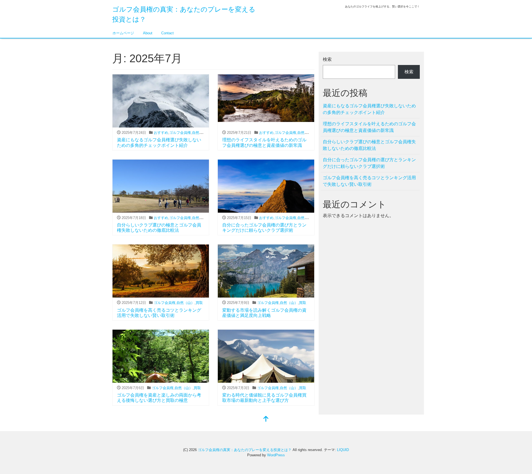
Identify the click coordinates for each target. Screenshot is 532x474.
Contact (167, 33)
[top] (266, 419)
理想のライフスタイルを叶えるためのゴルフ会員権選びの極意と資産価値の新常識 (369, 127)
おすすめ (161, 133)
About (147, 33)
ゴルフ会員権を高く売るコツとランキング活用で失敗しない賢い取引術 (369, 181)
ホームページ (123, 33)
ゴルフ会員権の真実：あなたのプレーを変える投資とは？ (244, 450)
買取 (199, 303)
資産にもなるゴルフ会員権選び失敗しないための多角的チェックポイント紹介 (369, 109)
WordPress (276, 455)
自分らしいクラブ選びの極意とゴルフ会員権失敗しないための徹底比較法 (369, 145)
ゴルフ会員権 (180, 133)
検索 (327, 59)
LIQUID (343, 450)
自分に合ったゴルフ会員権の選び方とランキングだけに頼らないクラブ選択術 (369, 163)
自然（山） (201, 133)
